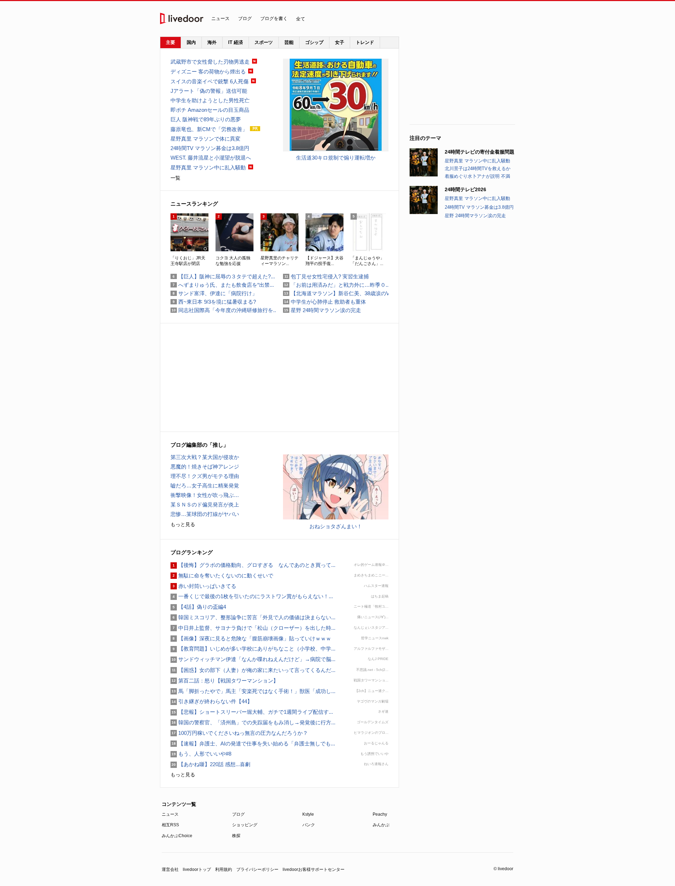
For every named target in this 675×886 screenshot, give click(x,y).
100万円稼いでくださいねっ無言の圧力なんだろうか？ (239, 733)
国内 (191, 42)
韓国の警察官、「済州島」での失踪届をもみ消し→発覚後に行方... (253, 722)
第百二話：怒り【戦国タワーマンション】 (224, 680)
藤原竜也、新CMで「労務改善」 (209, 129)
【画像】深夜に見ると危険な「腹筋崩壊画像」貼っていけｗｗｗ (251, 638)
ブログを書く (274, 18)
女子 (339, 42)
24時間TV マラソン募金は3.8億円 (479, 207)
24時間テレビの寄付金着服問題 (479, 152)
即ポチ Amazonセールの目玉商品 (210, 110)
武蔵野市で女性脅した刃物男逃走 (210, 62)
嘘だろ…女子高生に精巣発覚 (205, 486)
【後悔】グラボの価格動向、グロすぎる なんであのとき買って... (253, 565)
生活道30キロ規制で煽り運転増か (335, 158)
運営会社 (170, 869)
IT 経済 (235, 42)
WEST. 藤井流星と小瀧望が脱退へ (211, 158)
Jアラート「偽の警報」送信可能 (209, 91)
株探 (236, 835)
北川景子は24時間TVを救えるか (477, 168)
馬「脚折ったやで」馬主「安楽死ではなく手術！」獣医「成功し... (253, 691)
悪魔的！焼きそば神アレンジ (205, 467)
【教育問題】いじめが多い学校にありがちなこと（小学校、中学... (253, 648)
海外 (212, 42)
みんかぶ (381, 824)
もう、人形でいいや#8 (201, 753)
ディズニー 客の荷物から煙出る (208, 72)
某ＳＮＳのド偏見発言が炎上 (205, 504)
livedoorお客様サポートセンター (314, 869)
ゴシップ (314, 42)
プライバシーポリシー (257, 869)
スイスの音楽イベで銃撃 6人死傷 (210, 81)
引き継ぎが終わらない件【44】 (211, 701)
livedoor (182, 18)
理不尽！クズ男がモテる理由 (205, 476)
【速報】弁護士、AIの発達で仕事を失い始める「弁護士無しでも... (253, 743)
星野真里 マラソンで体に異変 (205, 139)
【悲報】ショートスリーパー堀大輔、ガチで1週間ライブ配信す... (252, 711)
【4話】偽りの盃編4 (198, 606)
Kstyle (308, 814)
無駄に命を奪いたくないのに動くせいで (222, 575)
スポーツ (264, 42)
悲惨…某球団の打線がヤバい (205, 514)
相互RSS (170, 824)
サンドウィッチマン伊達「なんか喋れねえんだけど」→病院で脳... (253, 659)
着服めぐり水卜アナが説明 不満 (477, 176)
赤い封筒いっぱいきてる (203, 586)
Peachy (380, 814)
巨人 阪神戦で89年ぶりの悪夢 (206, 119)
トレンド (365, 42)
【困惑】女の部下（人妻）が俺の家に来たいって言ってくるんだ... (253, 670)
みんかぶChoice (177, 835)
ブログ (245, 18)
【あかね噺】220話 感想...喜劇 (210, 764)
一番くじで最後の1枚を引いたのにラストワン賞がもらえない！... (252, 596)
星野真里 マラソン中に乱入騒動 (477, 160)
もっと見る (183, 524)
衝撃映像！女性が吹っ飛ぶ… (205, 495)
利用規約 (223, 869)
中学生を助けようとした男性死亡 (210, 100)
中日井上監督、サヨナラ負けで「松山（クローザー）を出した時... (253, 627)
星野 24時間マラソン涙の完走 (475, 215)
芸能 (289, 42)
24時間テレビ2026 (465, 189)
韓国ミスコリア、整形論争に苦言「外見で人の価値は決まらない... (253, 617)
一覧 (175, 178)
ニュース (220, 18)
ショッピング (244, 824)
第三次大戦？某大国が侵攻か (205, 457)
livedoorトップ (197, 869)
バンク (308, 824)
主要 (170, 42)
